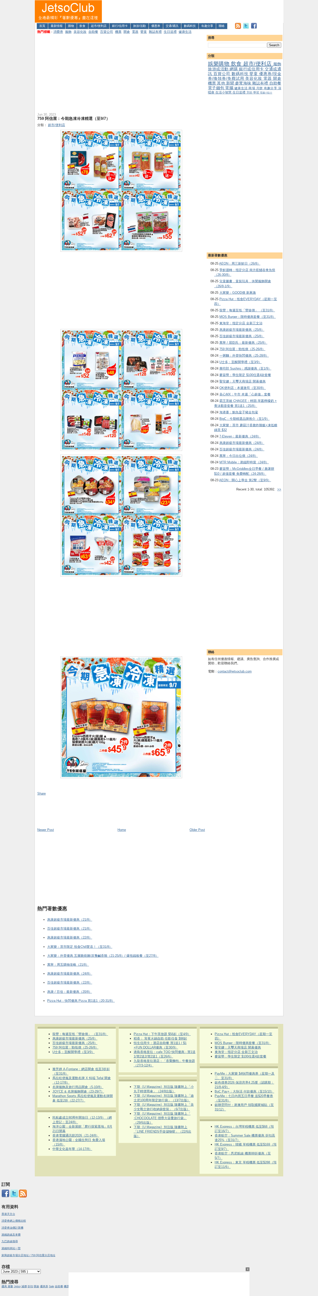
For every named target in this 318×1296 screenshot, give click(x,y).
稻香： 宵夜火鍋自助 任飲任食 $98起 (160, 1038)
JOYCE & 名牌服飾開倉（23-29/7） (78, 1091)
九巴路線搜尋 (9, 1241)
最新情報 (57, 26)
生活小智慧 (224, 92)
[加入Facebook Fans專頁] (254, 28)
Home (122, 830)
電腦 (229, 88)
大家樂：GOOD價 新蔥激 (237, 292)
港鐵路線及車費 (11, 1234)
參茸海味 (243, 83)
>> (279, 489)
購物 (71, 26)
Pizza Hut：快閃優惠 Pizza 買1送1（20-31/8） (81, 1001)
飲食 (82, 26)
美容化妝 (80, 32)
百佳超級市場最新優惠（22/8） (69, 982)
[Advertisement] (192, 11)
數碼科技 (190, 26)
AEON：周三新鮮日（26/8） (239, 263)
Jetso (17, 1286)
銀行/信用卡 (120, 26)
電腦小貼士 (266, 92)
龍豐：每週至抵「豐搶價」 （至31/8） (247, 310)
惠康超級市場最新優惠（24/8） (241, 443)
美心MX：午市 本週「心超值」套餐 (245, 394)
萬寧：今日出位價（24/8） (238, 456)
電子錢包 (216, 88)
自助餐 (93, 32)
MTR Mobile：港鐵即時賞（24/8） (244, 462)
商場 (252, 88)
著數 (10, 1286)
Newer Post (45, 830)
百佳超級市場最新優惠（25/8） (241, 336)
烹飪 (249, 92)
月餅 (260, 88)
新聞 (230, 83)
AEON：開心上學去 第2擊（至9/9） (245, 480)
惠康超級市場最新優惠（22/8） (69, 937)
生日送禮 (170, 32)
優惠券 (155, 26)
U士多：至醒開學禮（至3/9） (240, 362)
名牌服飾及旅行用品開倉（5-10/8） (77, 1087)
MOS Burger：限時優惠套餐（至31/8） (247, 317)
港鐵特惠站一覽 (11, 1248)
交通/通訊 (172, 26)
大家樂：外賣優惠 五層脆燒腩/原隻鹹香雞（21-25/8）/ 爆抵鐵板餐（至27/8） (103, 956)
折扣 (30, 1286)
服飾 (68, 32)
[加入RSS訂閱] (238, 28)
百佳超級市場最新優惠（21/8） (69, 928)
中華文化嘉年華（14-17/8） (72, 1149)
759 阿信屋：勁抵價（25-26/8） (242, 349)
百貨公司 (106, 32)
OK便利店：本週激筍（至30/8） (242, 388)
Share (41, 793)
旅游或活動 (219, 69)
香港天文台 (8, 1213)
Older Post (197, 830)
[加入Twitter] (246, 28)
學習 (256, 92)
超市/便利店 (99, 26)
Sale (51, 1286)
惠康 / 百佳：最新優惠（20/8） (69, 992)
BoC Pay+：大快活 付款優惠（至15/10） (244, 1091)
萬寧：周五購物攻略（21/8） (68, 964)
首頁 (42, 26)
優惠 (4, 1286)
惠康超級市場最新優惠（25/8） (241, 330)
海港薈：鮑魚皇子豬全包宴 (238, 412)
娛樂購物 (219, 63)
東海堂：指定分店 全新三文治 (240, 323)
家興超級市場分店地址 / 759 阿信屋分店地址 (28, 1255)
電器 (135, 32)
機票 (118, 32)
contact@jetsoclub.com (235, 671)
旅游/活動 (139, 26)
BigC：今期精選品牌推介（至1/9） (244, 419)
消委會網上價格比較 (13, 1220)
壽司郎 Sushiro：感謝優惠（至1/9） (245, 368)
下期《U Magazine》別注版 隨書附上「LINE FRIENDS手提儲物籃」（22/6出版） (162, 1131)
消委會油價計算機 (12, 1227)
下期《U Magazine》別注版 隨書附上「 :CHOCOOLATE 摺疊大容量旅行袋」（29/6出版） (162, 1118)
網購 (234, 69)
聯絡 (222, 26)
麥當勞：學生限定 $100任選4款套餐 (245, 375)
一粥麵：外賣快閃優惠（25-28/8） (244, 355)
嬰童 (143, 32)
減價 (24, 1286)
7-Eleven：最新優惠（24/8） (240, 436)
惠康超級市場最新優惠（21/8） (69, 919)
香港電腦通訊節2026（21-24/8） (75, 1135)
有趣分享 (207, 26)
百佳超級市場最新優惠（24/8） (241, 449)
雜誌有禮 (155, 32)
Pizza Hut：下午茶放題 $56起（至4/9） (162, 1034)
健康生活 (185, 32)
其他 (221, 83)
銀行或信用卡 (252, 69)
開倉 (126, 32)
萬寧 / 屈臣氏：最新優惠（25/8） (243, 342)
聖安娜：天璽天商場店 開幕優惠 (242, 381)
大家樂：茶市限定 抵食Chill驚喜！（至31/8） (79, 947)
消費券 (58, 32)
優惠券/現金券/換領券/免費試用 (244, 76)
